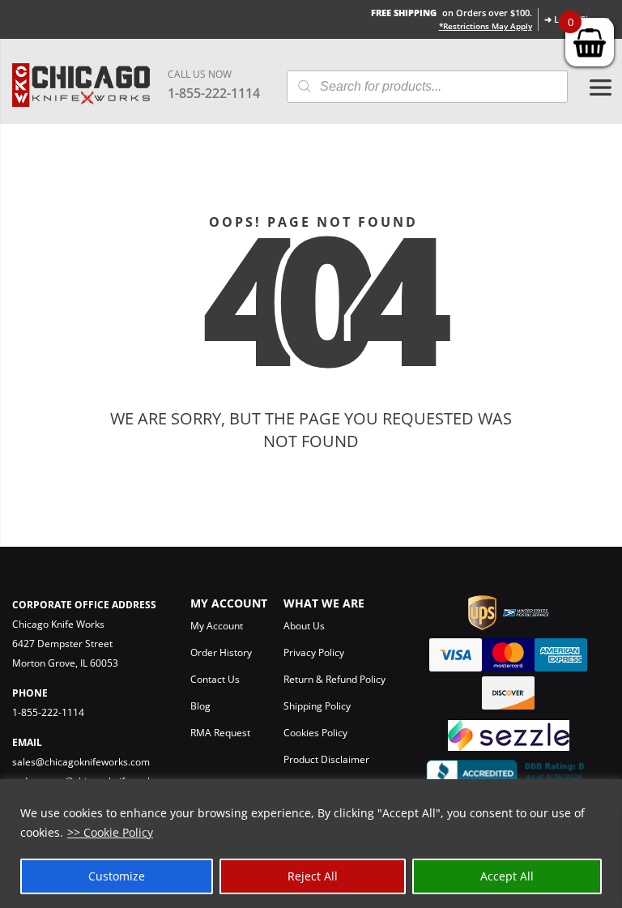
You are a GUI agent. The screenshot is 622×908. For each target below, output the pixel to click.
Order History (221, 652)
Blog (200, 706)
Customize (116, 876)
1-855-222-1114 (214, 93)
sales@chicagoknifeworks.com (81, 762)
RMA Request (220, 733)
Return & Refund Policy (334, 679)
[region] (311, 843)
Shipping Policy (317, 706)
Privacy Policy (313, 652)
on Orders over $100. (451, 12)
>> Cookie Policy (110, 832)
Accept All (507, 876)
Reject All (313, 876)
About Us (304, 626)
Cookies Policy (315, 733)
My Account (216, 626)
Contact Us (215, 679)
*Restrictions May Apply (485, 26)
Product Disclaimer (326, 759)
